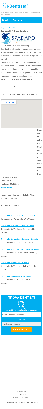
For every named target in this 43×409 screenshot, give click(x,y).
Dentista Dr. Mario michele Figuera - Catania (20, 249)
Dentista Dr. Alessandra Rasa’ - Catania (18, 216)
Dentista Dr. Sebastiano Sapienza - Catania (19, 239)
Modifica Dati (6, 187)
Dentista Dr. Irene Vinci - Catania (15, 263)
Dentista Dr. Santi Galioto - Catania (16, 276)
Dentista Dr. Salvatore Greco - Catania (17, 226)
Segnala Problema (8, 28)
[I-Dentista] (15, 8)
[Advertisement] (21, 151)
